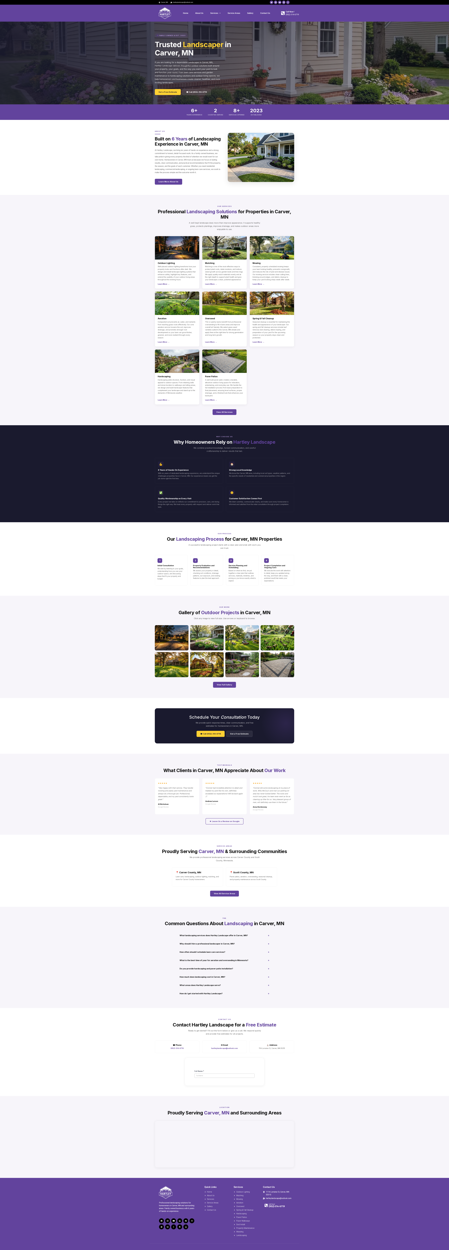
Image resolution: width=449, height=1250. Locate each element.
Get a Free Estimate (168, 92)
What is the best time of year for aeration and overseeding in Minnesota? (214, 960)
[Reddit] (161, 1226)
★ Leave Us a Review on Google (224, 821)
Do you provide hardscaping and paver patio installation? (206, 968)
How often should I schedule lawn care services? (202, 952)
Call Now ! (290, 12)
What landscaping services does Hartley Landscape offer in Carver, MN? (214, 935)
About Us (199, 13)
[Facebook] (161, 1220)
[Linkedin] (284, 2)
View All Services (224, 412)
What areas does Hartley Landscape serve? (200, 985)
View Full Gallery (224, 685)
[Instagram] (288, 2)
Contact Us (265, 13)
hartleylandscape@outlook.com (224, 1048)
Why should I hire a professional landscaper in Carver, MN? (207, 944)
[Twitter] (271, 2)
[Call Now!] (266, 1205)
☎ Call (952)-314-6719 (196, 92)
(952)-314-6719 (177, 1048)
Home (185, 13)
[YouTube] (173, 1220)
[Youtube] (279, 2)
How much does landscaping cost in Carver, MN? (202, 977)
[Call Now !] (283, 13)
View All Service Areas (224, 893)
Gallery (250, 13)
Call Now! (272, 1204)
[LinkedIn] (179, 1220)
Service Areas (234, 13)
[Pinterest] (275, 2)
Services (214, 13)
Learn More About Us (168, 182)
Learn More (162, 284)
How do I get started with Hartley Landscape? (201, 993)
